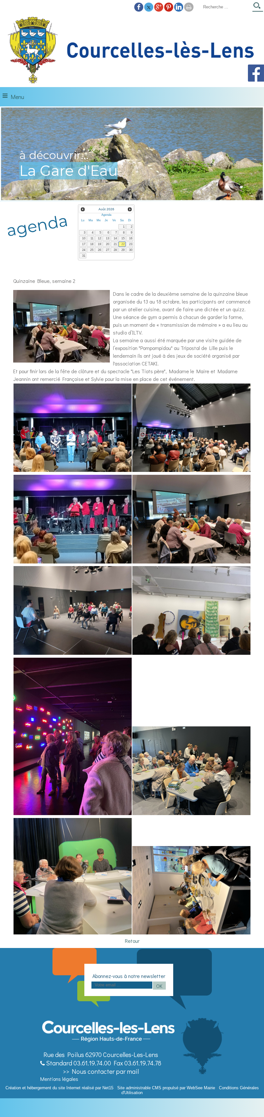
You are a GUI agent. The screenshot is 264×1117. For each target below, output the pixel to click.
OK (159, 985)
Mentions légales (59, 1078)
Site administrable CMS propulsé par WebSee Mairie (166, 1087)
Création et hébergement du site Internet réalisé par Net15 (59, 1087)
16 (130, 238)
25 (91, 250)
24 (83, 250)
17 (83, 244)
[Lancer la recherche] (257, 8)
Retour (132, 940)
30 (130, 250)
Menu (17, 97)
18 (91, 244)
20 (107, 244)
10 (83, 238)
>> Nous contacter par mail (101, 1071)
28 (115, 250)
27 (107, 250)
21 (115, 244)
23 (130, 244)
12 (99, 238)
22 (123, 244)
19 (99, 244)
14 (115, 238)
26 (99, 250)
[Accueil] (132, 50)
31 (83, 255)
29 (123, 250)
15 (123, 238)
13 (107, 238)
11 (91, 238)
